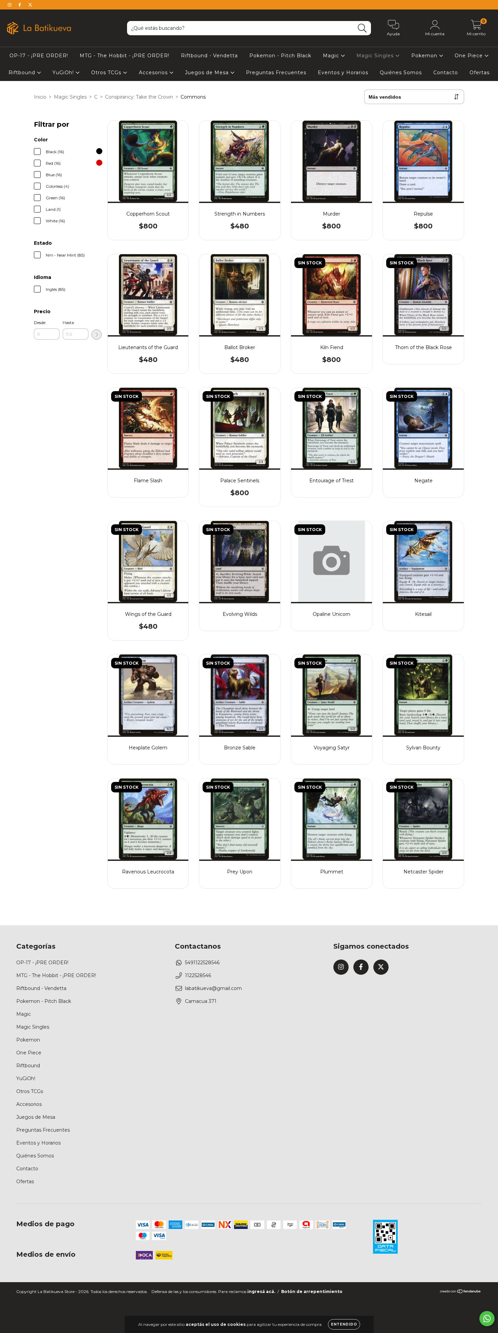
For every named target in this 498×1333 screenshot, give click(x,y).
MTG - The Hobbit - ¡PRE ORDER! (124, 56)
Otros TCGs (107, 72)
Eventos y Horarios (343, 72)
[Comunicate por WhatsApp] (487, 1318)
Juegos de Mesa (207, 72)
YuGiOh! (64, 72)
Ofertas (480, 72)
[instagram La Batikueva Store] (10, 5)
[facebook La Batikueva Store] (20, 5)
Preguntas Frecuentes (276, 72)
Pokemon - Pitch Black (280, 56)
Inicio (40, 97)
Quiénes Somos (401, 72)
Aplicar (96, 334)
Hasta (68, 322)
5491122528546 (202, 963)
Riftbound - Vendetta (209, 56)
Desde (39, 322)
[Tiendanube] (460, 1292)
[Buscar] (362, 28)
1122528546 (198, 975)
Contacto (445, 72)
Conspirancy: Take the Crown (139, 97)
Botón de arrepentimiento (312, 1291)
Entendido (344, 1324)
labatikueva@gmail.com (213, 988)
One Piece (469, 56)
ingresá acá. (261, 1291)
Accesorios (154, 72)
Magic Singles (375, 56)
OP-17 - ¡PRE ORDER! (38, 56)
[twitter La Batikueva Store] (30, 5)
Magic (332, 56)
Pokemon (425, 56)
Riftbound (22, 72)
